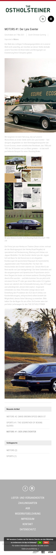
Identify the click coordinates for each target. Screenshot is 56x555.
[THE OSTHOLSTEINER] (28, 10)
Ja (40, 542)
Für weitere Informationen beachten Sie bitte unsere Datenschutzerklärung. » (30, 547)
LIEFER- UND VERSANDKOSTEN (27, 497)
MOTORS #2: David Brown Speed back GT (26, 416)
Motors (16, 39)
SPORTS (12, 456)
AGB (28, 508)
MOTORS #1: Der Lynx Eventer (21, 29)
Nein (46, 542)
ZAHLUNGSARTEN (27, 503)
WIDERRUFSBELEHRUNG (28, 513)
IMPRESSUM (27, 518)
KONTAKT (28, 524)
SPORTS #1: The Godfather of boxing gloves (24, 424)
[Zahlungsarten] (36, 552)
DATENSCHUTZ (28, 529)
